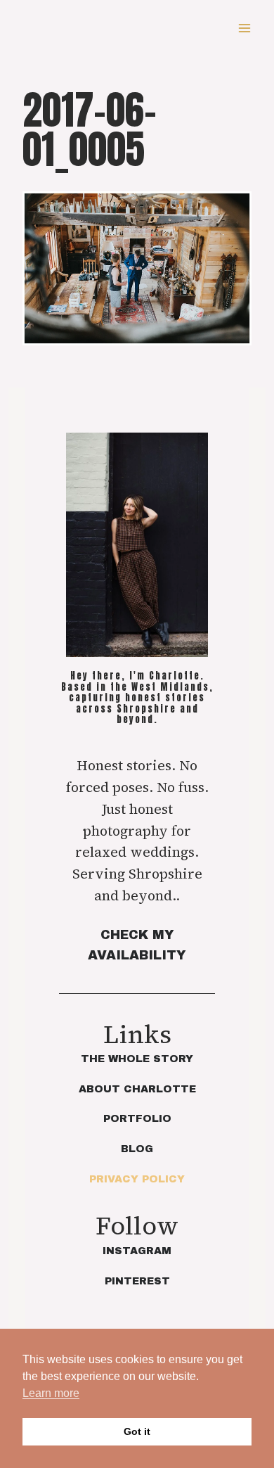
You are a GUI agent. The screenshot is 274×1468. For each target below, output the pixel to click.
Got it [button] (137, 1431)
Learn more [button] (50, 1393)
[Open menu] (244, 28)
